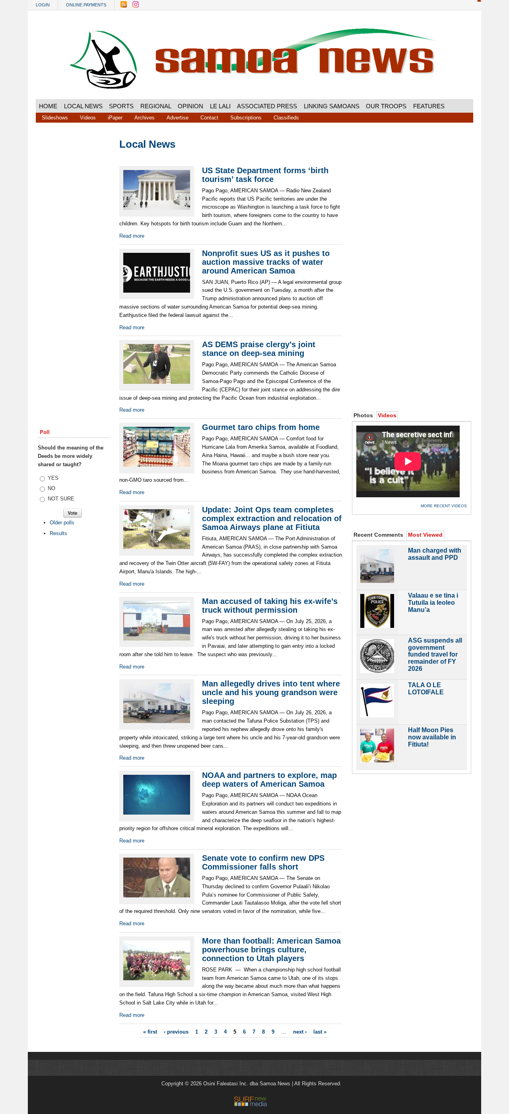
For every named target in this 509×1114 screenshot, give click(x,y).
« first (150, 1032)
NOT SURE (61, 499)
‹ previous (176, 1032)
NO (51, 488)
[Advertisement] (73, 260)
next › (300, 1032)
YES (53, 478)
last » (319, 1032)
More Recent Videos (444, 506)
